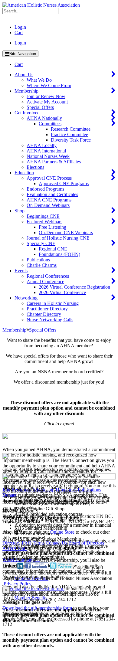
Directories (66, 489)
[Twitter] (61, 567)
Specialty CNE (41, 243)
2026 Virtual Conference (62, 292)
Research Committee (70, 129)
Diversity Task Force (71, 139)
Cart (19, 32)
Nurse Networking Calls (50, 319)
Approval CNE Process (49, 178)
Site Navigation (22, 53)
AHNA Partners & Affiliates (54, 161)
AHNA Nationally (44, 118)
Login (20, 27)
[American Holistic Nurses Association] (41, 5)
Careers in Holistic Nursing (53, 303)
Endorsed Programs (45, 188)
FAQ (26, 542)
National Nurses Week (48, 156)
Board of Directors (86, 542)
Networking (26, 297)
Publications (38, 259)
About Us (24, 74)
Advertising (43, 489)
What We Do (39, 80)
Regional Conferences (48, 276)
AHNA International (46, 150)
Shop (20, 210)
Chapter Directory (44, 314)
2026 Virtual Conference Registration (74, 287)
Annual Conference (45, 281)
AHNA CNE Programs (49, 199)
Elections (35, 167)
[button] (59, 437)
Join (6, 489)
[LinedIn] (12, 567)
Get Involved (27, 112)
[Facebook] (36, 567)
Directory (11, 542)
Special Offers (40, 107)
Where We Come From (49, 85)
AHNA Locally (42, 145)
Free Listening (52, 227)
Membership (26, 90)
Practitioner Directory (47, 308)
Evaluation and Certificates (52, 194)
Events (21, 270)
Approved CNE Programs (64, 183)
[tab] (59, 436)
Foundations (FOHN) (59, 254)
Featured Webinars (44, 221)
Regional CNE (53, 248)
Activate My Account (47, 101)
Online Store (62, 532)
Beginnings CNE (43, 216)
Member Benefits (30, 597)
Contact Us (56, 542)
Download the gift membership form (37, 607)
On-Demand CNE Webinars (66, 232)
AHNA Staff (14, 548)
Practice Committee (69, 134)
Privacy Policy (17, 583)
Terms (38, 542)
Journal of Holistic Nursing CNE (58, 238)
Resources (21, 489)
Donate (9, 495)
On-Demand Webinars (48, 205)
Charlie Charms (42, 265)
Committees (50, 123)
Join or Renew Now (46, 96)
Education (24, 172)
